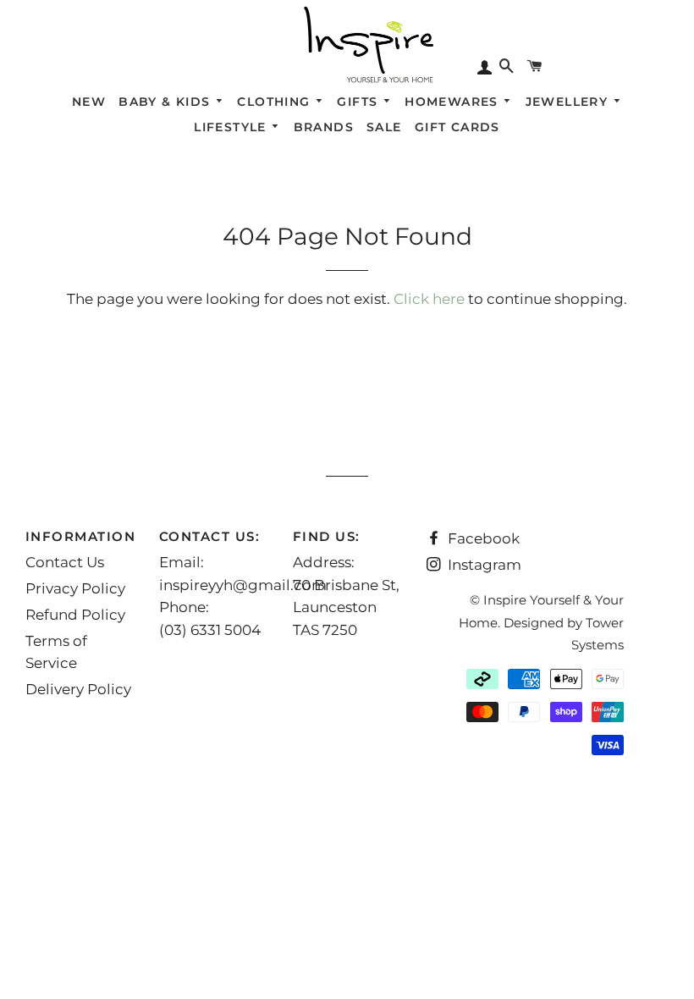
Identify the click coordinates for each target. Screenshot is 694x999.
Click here (429, 298)
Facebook (482, 538)
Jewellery (569, 101)
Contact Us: (210, 536)
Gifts (359, 101)
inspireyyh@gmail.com (243, 585)
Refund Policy (75, 614)
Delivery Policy (78, 689)
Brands (324, 127)
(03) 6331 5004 (210, 629)
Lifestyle (232, 127)
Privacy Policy (75, 588)
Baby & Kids (166, 101)
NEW (89, 101)
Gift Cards (457, 127)
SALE (384, 127)
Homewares (454, 101)
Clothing (276, 101)
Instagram (482, 564)
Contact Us (64, 562)
